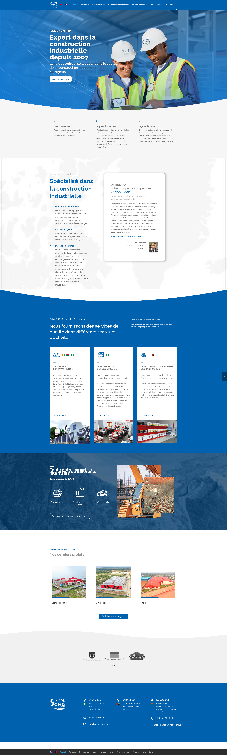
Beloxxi (145, 602)
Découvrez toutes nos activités (68, 516)
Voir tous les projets (113, 616)
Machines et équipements (118, 5)
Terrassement (57, 502)
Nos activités (97, 5)
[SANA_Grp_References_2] (113, 661)
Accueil (73, 5)
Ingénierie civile (102, 502)
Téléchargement (156, 5)
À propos (83, 5)
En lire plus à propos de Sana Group (127, 236)
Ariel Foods (102, 602)
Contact (169, 5)
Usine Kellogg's (59, 602)
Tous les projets (138, 5)
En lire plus (61, 416)
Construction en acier (79, 503)
